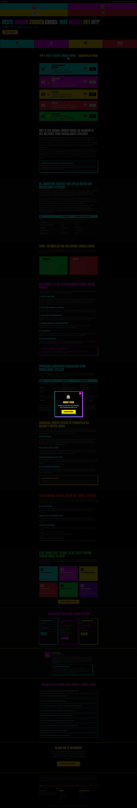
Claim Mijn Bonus (68, 412)
